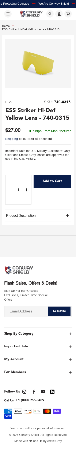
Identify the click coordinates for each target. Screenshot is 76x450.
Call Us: (9, 400)
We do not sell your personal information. (38, 428)
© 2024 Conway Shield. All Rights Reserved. (38, 434)
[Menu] (8, 14)
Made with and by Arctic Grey (38, 441)
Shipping (11, 138)
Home (6, 26)
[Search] (50, 14)
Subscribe (59, 311)
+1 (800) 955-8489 (30, 400)
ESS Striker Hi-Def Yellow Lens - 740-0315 (31, 29)
